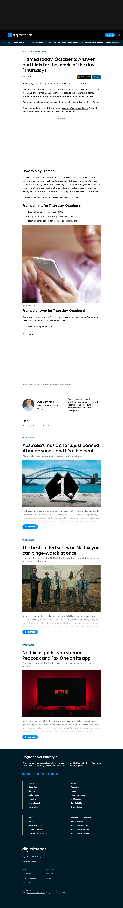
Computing (33, 787)
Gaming (32, 791)
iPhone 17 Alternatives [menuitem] (114, 43)
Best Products (76, 799)
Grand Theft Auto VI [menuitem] (20, 43)
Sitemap (48, 878)
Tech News (52, 426)
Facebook (23, 774)
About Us (32, 817)
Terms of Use (26, 882)
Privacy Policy (50, 869)
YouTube (38, 774)
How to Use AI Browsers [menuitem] (94, 43)
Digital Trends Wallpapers (80, 825)
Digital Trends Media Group (36, 893)
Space (73, 791)
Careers (24, 869)
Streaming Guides (78, 795)
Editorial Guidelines (36, 829)
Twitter (33, 774)
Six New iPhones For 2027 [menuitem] (41, 43)
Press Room (49, 873)
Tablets (73, 783)
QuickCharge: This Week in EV (33, 426)
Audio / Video (34, 795)
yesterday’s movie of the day (75, 108)
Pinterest (47, 774)
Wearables (75, 787)
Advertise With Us (35, 825)
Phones (31, 783)
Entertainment (34, 803)
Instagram (28, 774)
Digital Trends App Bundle (80, 833)
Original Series (76, 807)
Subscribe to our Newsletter (81, 817)
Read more (30, 526)
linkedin (38, 409)
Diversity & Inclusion (29, 878)
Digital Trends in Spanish (80, 829)
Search (119, 35)
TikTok (43, 774)
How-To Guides (76, 803)
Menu (4, 35)
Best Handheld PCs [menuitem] (75, 43)
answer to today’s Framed (42, 320)
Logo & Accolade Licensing (38, 833)
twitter (42, 409)
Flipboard (57, 774)
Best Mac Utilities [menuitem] (59, 43)
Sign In (110, 35)
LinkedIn (52, 774)
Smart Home (33, 799)
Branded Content (77, 821)
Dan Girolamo (29, 77)
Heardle (50, 177)
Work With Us (26, 873)
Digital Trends (16, 38)
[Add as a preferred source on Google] (84, 77)
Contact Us (33, 821)
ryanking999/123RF (28, 305)
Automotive (33, 807)
